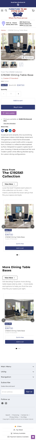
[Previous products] (3, 226)
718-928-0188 (27, 25)
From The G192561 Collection (11, 72)
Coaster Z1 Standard (10, 78)
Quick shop (20, 243)
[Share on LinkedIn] (10, 130)
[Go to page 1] (17, 255)
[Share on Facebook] (2, 130)
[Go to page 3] (19, 348)
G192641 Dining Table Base (15, 331)
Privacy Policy (14, 417)
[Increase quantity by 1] (18, 93)
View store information (10, 123)
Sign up (29, 392)
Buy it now (18, 107)
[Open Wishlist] (33, 437)
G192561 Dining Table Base (15, 237)
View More (9, 184)
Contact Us (24, 415)
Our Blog (23, 417)
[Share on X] (6, 130)
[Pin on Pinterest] (13, 130)
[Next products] (32, 226)
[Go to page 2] (18, 254)
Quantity (4, 89)
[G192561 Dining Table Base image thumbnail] (5, 64)
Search (8, 415)
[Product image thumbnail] (13, 64)
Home (3, 30)
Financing (15, 415)
